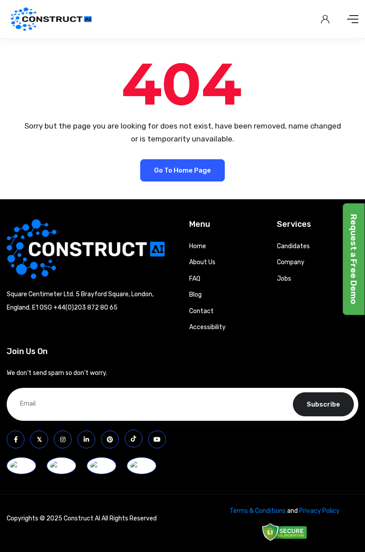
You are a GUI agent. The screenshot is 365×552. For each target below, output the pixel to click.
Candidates (293, 246)
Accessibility (207, 327)
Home (197, 246)
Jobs (284, 278)
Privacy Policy (319, 511)
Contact (201, 311)
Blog (195, 294)
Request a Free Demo (354, 259)
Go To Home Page (182, 170)
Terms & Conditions (258, 511)
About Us (202, 262)
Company (290, 262)
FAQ (194, 278)
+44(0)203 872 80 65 (85, 307)
